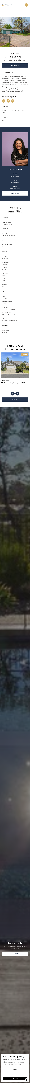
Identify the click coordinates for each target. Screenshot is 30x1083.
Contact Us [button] (15, 953)
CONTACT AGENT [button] (15, 193)
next (17, 393)
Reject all (15, 1069)
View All (15, 399)
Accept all (15, 1078)
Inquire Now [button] (15, 65)
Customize (15, 1074)
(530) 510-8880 (15, 182)
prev (13, 393)
